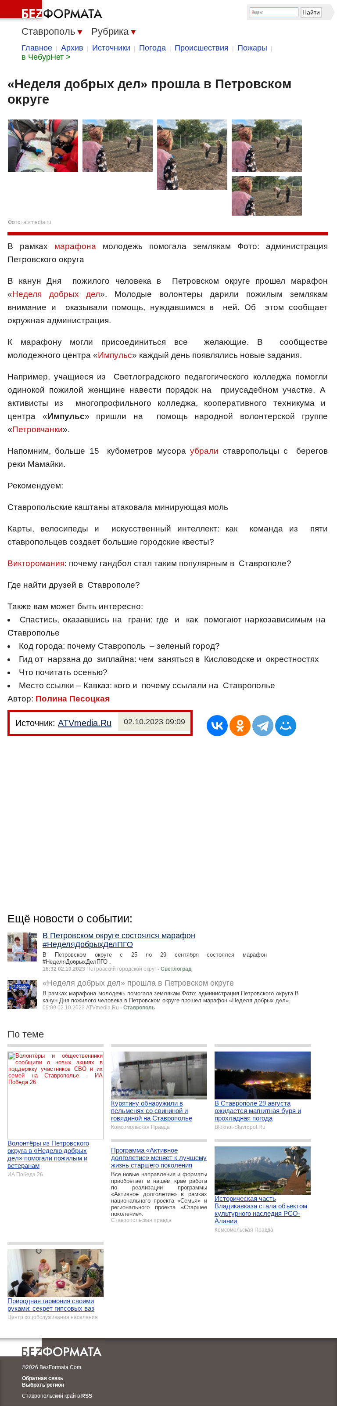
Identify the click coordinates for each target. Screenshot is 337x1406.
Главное (37, 47)
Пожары (252, 47)
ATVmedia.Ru (84, 723)
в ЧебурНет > (46, 57)
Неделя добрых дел (56, 294)
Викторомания (36, 563)
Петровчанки (37, 429)
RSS (86, 1396)
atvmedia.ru (37, 222)
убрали (204, 450)
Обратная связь (42, 1378)
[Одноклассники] (240, 725)
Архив (72, 47)
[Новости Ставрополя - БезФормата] (52, 11)
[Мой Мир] (285, 725)
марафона (75, 246)
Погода (152, 47)
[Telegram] (262, 725)
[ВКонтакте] (217, 725)
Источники (111, 47)
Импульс (115, 355)
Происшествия (202, 47)
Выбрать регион (43, 1385)
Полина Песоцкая (73, 698)
